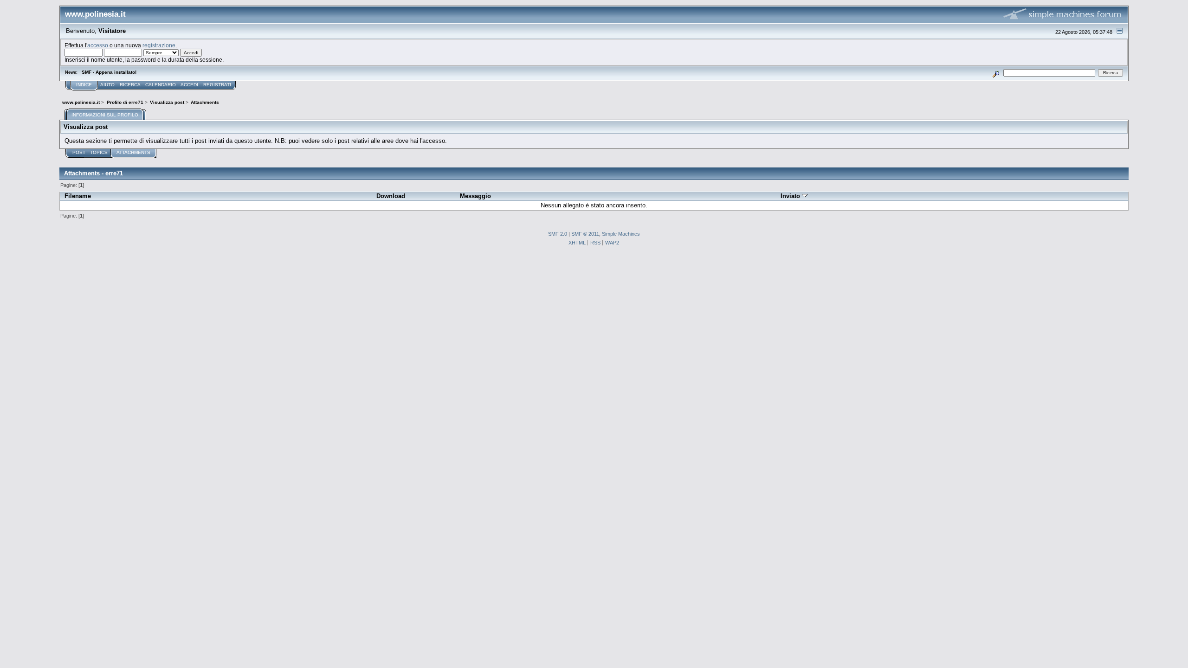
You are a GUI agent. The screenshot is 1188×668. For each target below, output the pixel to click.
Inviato (791, 196)
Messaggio (475, 196)
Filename (78, 196)
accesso (97, 45)
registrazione (158, 45)
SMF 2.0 (557, 234)
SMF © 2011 (585, 234)
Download (390, 196)
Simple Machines (621, 234)
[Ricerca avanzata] (996, 72)
